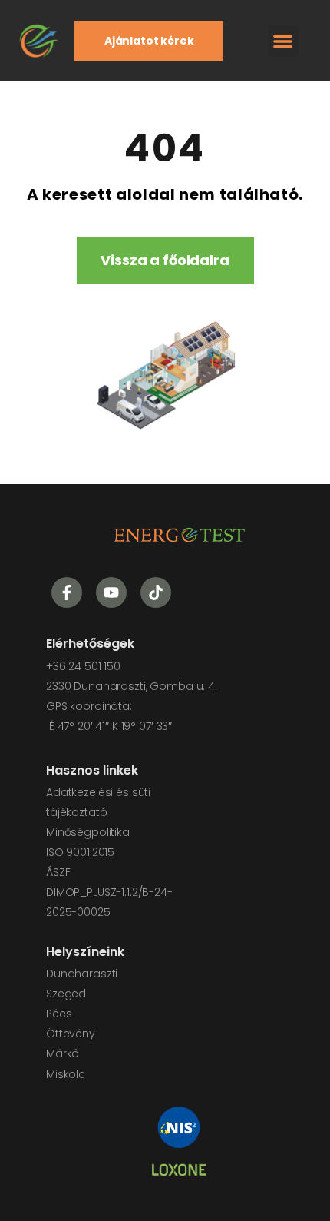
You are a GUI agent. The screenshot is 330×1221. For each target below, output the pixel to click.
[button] (283, 41)
